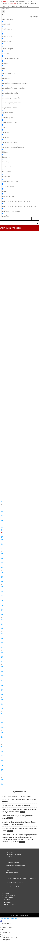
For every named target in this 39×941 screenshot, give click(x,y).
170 (2, 676)
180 (2, 685)
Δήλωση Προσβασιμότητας (14, 882)
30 (2, 544)
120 (2, 629)
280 (2, 779)
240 (2, 742)
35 (2, 549)
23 (2, 527)
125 (2, 633)
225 (2, 727)
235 (2, 737)
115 (2, 624)
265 (2, 765)
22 (2, 525)
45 (2, 558)
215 (2, 718)
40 (2, 553)
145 (2, 652)
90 (2, 600)
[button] (1, 921)
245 (2, 746)
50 (2, 563)
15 (2, 516)
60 (2, 572)
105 (2, 614)
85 (2, 596)
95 (2, 605)
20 (2, 520)
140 (2, 647)
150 (2, 657)
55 (2, 567)
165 (2, 671)
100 (2, 610)
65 (2, 577)
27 (2, 537)
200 (2, 704)
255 (2, 756)
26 (2, 534)
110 (2, 619)
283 (2, 784)
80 (2, 591)
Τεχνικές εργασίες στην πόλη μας (12, 805)
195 (2, 699)
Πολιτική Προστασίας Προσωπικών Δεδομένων (21, 878)
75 (2, 586)
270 (2, 770)
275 (2, 774)
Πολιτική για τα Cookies (13, 887)
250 (2, 751)
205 (2, 709)
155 (2, 662)
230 (2, 732)
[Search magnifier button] (3, 11)
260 (2, 760)
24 (2, 530)
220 (2, 723)
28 (2, 539)
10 (2, 511)
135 (2, 643)
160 (2, 666)
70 (2, 582)
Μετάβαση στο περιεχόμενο (9, 918)
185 (2, 690)
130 (2, 638)
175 (2, 680)
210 (2, 713)
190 (2, 694)
